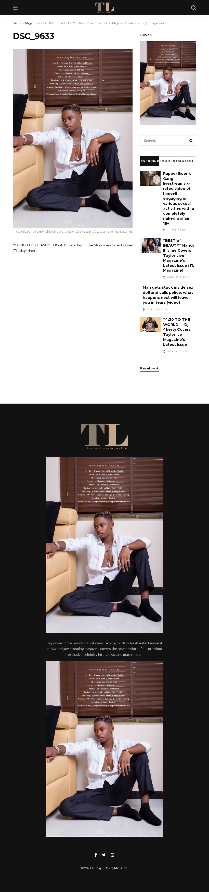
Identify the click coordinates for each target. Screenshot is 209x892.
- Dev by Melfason (115, 868)
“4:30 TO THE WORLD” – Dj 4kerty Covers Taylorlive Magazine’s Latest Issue (177, 332)
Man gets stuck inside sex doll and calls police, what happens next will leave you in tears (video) (168, 295)
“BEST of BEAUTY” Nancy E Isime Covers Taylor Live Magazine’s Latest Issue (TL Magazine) (178, 255)
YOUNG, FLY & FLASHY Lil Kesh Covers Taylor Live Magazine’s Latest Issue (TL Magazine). (104, 23)
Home (17, 23)
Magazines (32, 23)
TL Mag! (97, 868)
